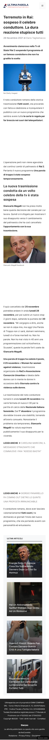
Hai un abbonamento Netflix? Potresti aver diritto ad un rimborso (24, 607)
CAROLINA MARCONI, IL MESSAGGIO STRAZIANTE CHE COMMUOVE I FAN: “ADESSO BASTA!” (24, 447)
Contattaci (41, 719)
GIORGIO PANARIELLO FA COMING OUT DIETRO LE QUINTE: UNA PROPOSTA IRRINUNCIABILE (23, 497)
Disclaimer (36, 736)
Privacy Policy (24, 736)
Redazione (13, 736)
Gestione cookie (43, 738)
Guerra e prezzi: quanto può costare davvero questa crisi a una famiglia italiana (24, 646)
